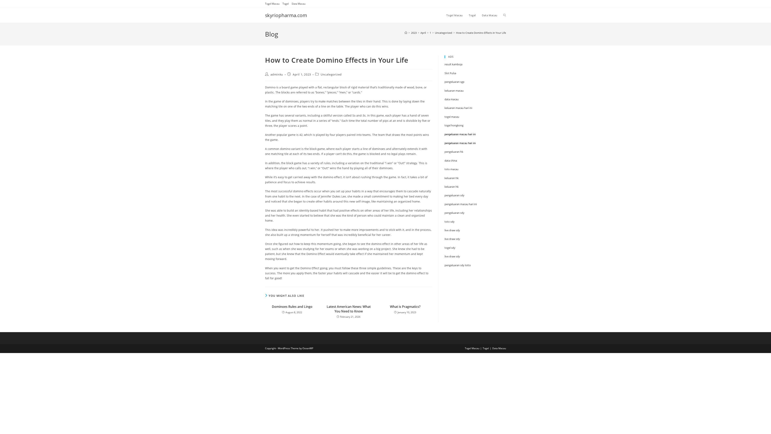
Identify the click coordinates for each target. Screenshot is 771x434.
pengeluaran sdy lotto (458, 265)
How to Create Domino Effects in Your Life (481, 33)
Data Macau (298, 3)
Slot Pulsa (450, 73)
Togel (285, 3)
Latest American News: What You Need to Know (349, 308)
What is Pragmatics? (405, 306)
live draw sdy (452, 256)
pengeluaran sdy (454, 213)
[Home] (406, 33)
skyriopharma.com (286, 15)
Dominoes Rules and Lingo (292, 306)
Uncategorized (331, 74)
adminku (276, 74)
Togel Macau (272, 3)
